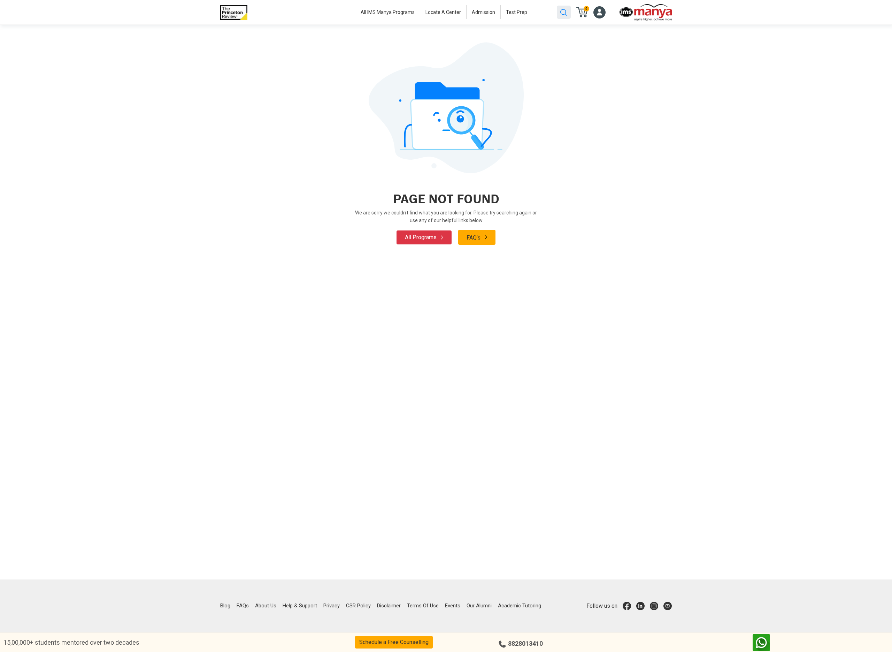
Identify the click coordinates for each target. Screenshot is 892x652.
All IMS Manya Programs (388, 12)
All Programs (421, 237)
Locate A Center (443, 12)
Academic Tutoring (519, 605)
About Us (265, 605)
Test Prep (516, 12)
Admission (483, 12)
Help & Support (300, 605)
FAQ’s (474, 237)
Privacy (331, 605)
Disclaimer (389, 605)
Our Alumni (479, 605)
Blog (225, 605)
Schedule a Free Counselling (394, 642)
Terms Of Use (423, 605)
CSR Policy (358, 605)
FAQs (243, 605)
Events (452, 605)
